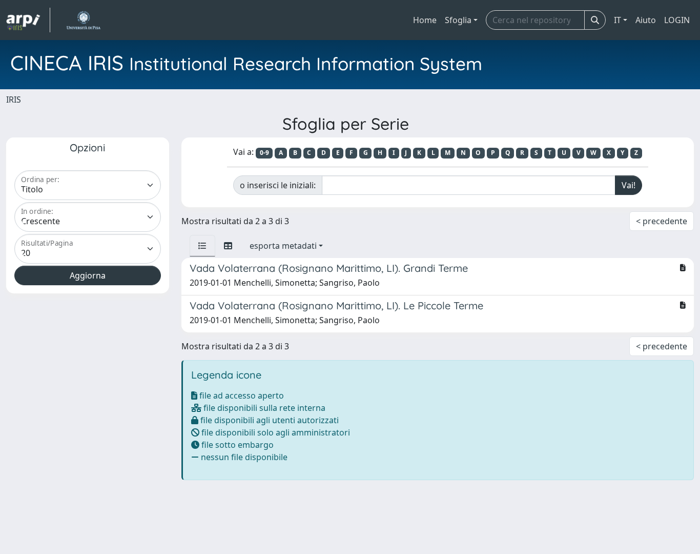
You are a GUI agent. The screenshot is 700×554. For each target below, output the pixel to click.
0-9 (264, 152)
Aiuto (645, 20)
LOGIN (677, 20)
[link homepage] (28, 20)
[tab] (202, 245)
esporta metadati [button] (283, 245)
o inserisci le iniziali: (278, 185)
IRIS (13, 99)
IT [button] (617, 20)
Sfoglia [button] (458, 20)
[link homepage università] (83, 20)
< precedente (661, 221)
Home (425, 20)
